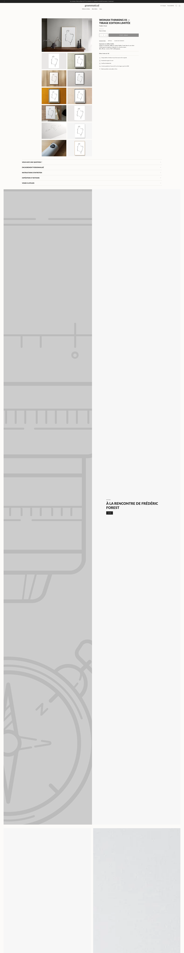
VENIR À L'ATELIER (28, 183)
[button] (86, 9)
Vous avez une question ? (32, 162)
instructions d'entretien (32, 172)
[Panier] (179, 5)
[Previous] (4, 1)
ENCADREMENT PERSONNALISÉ (33, 167)
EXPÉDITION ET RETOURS (30, 178)
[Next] (179, 1)
